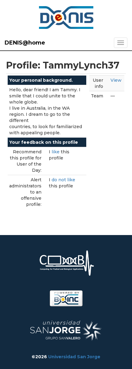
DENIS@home (25, 42)
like (56, 152)
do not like (63, 180)
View (116, 80)
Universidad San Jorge (74, 356)
